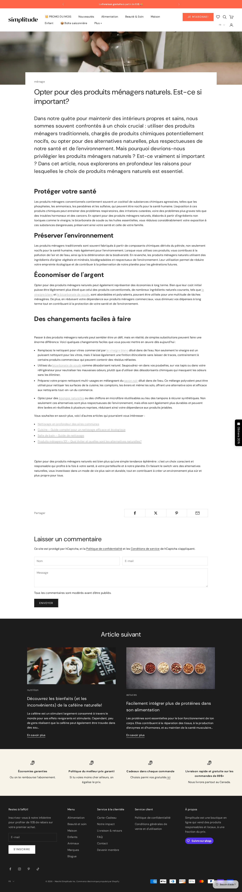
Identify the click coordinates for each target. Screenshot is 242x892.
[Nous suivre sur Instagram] (19, 869)
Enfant (49, 23)
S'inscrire (22, 849)
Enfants (72, 837)
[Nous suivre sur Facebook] (10, 869)
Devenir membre (108, 850)
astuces (131, 695)
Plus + (98, 23)
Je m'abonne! (198, 17)
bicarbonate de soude (66, 365)
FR (220, 25)
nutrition (33, 690)
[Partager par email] (197, 513)
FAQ (99, 837)
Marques (73, 850)
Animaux (73, 843)
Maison (155, 16)
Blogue (72, 856)
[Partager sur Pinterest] (176, 513)
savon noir (131, 380)
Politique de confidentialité (104, 549)
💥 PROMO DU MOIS (58, 16)
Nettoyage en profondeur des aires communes (68, 424)
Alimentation (109, 16)
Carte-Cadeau (106, 818)
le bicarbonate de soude (73, 294)
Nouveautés (86, 16)
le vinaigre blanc (117, 350)
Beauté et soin (76, 824)
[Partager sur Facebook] (135, 513)
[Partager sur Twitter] (155, 513)
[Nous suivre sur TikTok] (38, 869)
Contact (102, 843)
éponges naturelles (71, 398)
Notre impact (106, 824)
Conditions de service (145, 549)
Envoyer (46, 603)
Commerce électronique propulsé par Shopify (97, 881)
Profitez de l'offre (154, 4)
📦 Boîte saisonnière (73, 23)
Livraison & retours (109, 830)
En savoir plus (36, 735)
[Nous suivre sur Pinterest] (28, 869)
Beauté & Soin (134, 16)
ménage (39, 81)
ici (169, 777)
